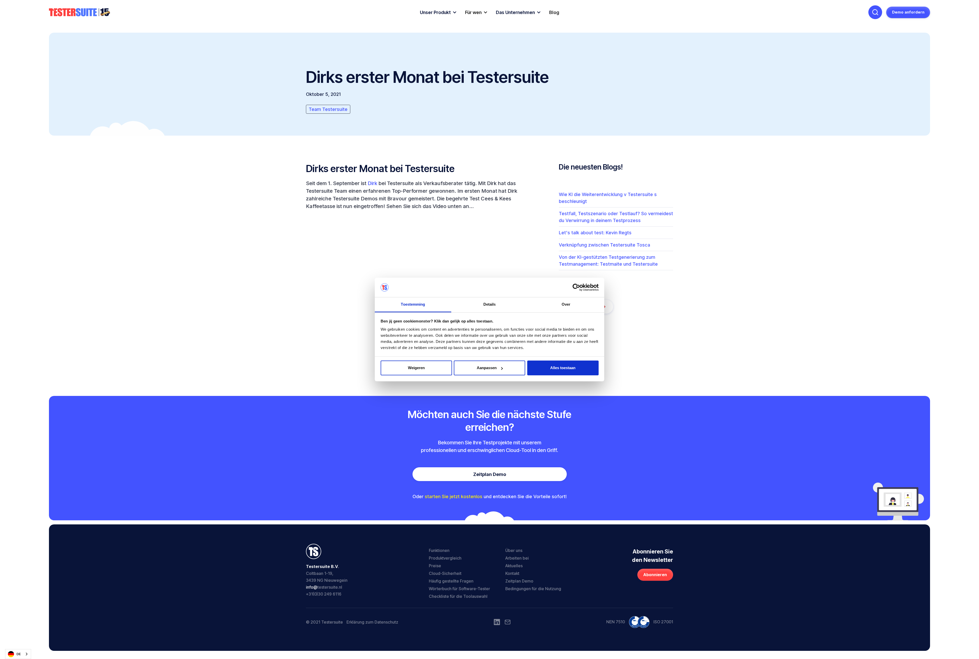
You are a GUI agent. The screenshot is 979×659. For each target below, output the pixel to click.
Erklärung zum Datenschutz (372, 622)
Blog (554, 12)
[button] (438, 12)
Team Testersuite (328, 109)
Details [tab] (489, 304)
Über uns (513, 550)
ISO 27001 (663, 621)
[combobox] (18, 654)
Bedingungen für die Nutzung (533, 588)
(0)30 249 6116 (327, 594)
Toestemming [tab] (413, 304)
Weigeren (416, 368)
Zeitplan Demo (489, 474)
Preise (435, 565)
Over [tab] (566, 304)
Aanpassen (487, 368)
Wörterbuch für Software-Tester (459, 588)
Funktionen (439, 550)
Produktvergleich (445, 558)
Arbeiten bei (517, 558)
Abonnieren (655, 574)
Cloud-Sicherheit (445, 573)
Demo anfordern (908, 12)
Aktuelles (514, 565)
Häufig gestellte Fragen (451, 581)
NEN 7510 (615, 621)
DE (19, 654)
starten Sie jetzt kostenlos (453, 496)
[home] (79, 12)
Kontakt (512, 573)
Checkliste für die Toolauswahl (458, 596)
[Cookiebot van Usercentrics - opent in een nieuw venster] (576, 287)
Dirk (372, 183)
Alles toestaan (562, 368)
